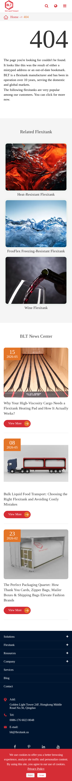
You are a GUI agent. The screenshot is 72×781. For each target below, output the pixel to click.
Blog (6, 678)
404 (26, 17)
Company (9, 661)
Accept (41, 775)
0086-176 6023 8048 (22, 720)
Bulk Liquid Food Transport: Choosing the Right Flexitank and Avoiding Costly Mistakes (35, 499)
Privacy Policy (36, 768)
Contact (8, 686)
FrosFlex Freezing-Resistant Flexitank (36, 251)
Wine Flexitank (36, 308)
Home (14, 17)
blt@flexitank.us (19, 732)
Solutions (9, 636)
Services (8, 669)
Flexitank (9, 644)
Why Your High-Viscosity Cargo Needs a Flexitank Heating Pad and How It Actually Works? (36, 408)
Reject (30, 775)
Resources (10, 653)
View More (18, 423)
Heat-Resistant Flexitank (36, 194)
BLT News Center (36, 336)
